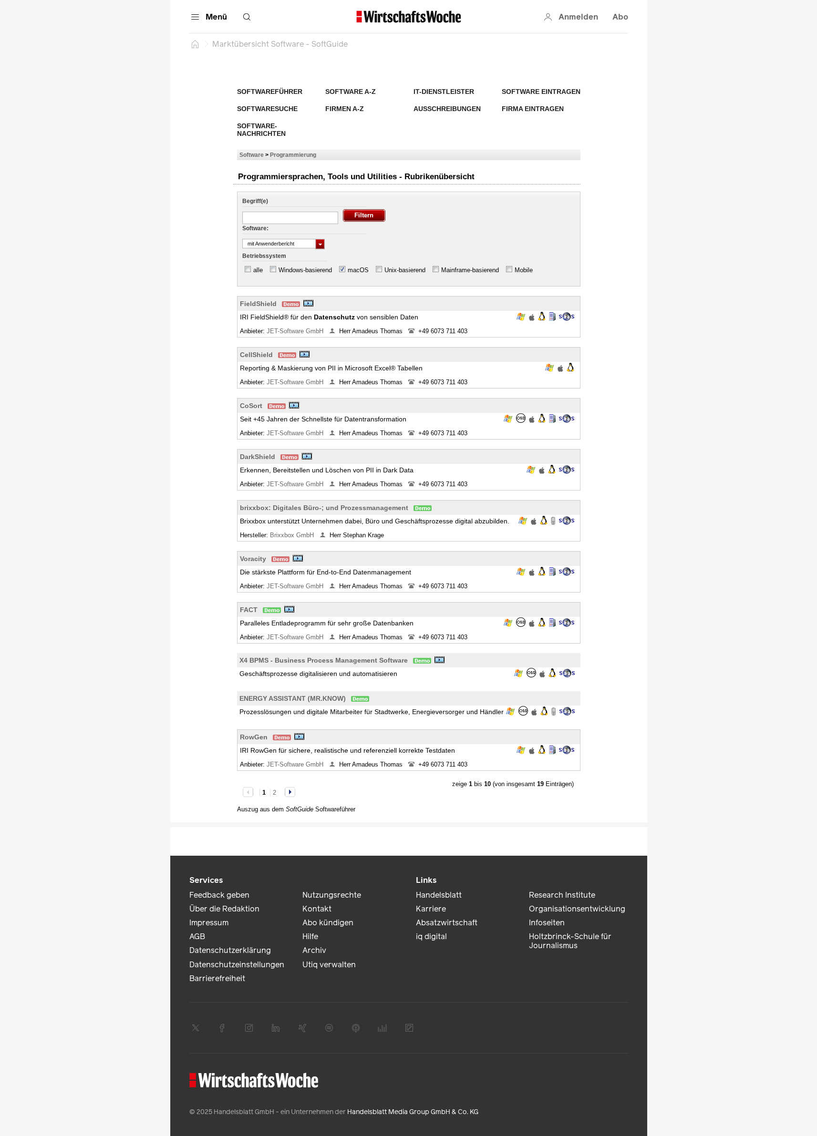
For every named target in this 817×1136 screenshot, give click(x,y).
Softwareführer (269, 91)
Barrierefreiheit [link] (217, 978)
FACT (249, 610)
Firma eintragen (533, 109)
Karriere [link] (431, 908)
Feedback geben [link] (219, 895)
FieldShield (258, 303)
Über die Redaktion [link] (224, 908)
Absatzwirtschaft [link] (446, 922)
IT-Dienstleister (444, 91)
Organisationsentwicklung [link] (577, 908)
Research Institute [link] (562, 895)
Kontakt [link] (316, 908)
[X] (195, 1028)
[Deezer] (382, 1028)
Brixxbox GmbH (293, 535)
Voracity (253, 559)
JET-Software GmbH (296, 331)
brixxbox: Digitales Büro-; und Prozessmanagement (324, 508)
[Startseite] (195, 44)
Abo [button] (620, 16)
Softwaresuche (267, 109)
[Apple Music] (356, 1028)
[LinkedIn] (275, 1028)
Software (251, 155)
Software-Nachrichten (261, 129)
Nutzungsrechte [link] (331, 895)
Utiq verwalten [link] (329, 964)
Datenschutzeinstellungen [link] (236, 964)
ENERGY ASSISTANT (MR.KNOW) (292, 698)
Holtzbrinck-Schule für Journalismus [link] (570, 941)
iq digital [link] (431, 936)
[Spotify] (329, 1028)
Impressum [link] (208, 922)
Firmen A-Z (344, 109)
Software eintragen (541, 91)
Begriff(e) (255, 201)
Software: (255, 228)
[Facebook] (222, 1028)
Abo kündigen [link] (327, 922)
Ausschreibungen (447, 109)
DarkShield (257, 457)
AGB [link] (197, 936)
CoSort (251, 405)
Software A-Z (350, 91)
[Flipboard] (409, 1028)
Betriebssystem (264, 256)
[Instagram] (249, 1028)
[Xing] (302, 1028)
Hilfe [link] (310, 936)
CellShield (256, 354)
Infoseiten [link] (547, 922)
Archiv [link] (314, 950)
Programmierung (293, 155)
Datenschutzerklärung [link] (230, 950)
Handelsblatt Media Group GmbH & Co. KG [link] (412, 1111)
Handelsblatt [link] (439, 895)
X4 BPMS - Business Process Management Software (323, 660)
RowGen (254, 737)
